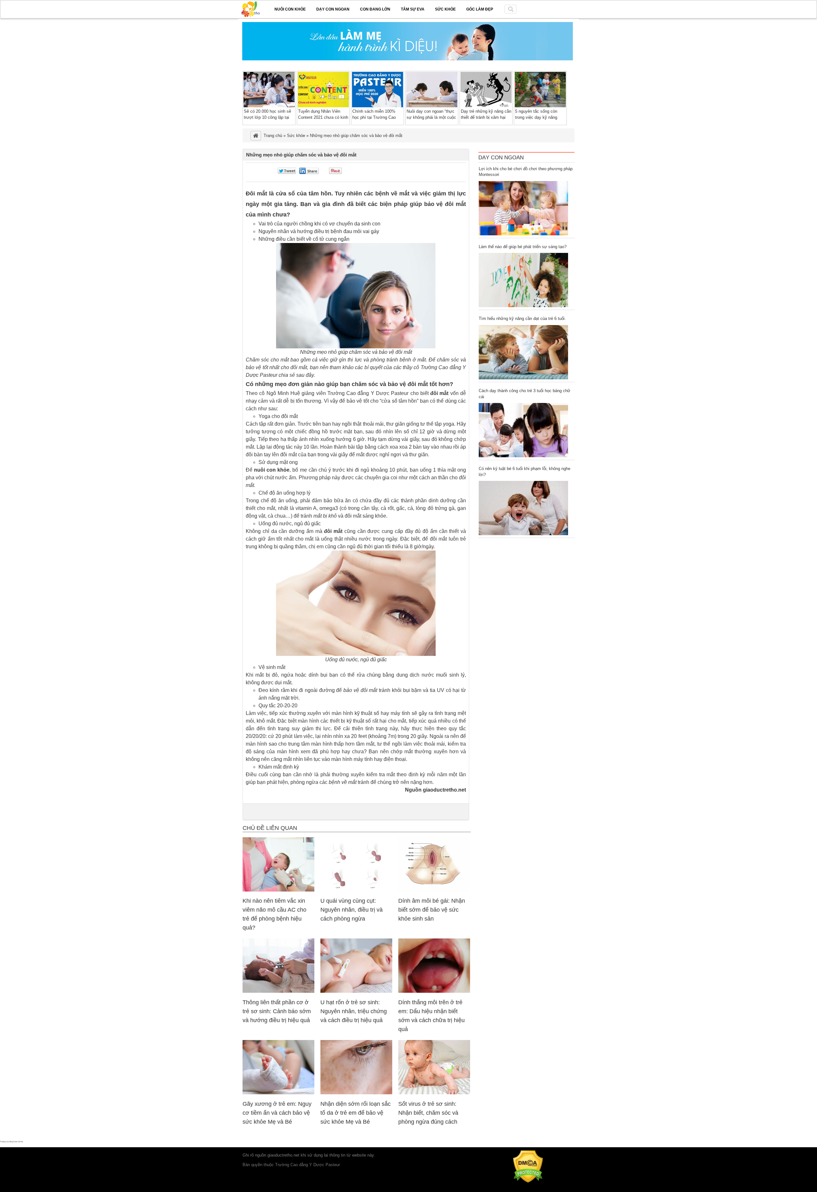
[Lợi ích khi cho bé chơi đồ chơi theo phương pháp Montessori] (523, 208)
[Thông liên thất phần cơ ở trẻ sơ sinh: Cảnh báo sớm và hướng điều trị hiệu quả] (278, 991)
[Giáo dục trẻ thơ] (255, 8)
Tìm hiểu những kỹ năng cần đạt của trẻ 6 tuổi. (522, 318)
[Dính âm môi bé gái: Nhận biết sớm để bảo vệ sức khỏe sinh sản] (434, 890)
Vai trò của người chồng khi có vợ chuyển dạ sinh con (319, 223)
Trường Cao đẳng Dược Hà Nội (11, 1142)
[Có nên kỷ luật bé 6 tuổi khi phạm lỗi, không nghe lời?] (523, 508)
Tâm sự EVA (412, 9)
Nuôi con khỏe (290, 9)
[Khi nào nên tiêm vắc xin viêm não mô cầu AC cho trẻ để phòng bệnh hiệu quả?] (278, 890)
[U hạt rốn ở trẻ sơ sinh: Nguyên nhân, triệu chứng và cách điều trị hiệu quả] (356, 991)
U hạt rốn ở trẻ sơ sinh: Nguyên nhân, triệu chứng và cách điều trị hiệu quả (353, 1011)
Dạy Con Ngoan (501, 158)
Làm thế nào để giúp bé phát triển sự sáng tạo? (522, 246)
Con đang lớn (375, 9)
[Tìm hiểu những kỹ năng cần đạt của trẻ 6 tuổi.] (523, 352)
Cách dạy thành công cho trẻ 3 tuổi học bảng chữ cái (524, 393)
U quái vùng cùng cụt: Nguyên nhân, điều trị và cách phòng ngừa (351, 910)
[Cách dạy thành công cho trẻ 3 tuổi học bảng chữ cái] (523, 430)
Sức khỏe (445, 9)
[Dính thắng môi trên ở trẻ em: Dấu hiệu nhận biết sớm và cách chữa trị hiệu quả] (434, 991)
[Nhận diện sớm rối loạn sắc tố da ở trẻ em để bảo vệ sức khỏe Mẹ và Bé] (356, 1092)
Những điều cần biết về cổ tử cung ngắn (304, 239)
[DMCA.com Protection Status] (528, 1181)
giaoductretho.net (283, 1155)
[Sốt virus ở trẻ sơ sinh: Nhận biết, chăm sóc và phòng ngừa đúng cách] (434, 1092)
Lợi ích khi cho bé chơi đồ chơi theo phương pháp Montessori (526, 171)
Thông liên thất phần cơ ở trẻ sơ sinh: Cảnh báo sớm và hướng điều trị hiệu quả (277, 1011)
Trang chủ (273, 135)
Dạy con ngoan (332, 9)
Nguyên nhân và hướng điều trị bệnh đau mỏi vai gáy (319, 231)
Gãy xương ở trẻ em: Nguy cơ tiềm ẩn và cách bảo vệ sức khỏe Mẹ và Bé (277, 1113)
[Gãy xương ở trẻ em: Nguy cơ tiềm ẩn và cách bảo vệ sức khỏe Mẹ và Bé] (278, 1092)
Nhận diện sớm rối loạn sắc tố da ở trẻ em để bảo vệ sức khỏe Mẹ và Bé (355, 1113)
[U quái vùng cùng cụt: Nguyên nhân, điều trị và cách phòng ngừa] (356, 890)
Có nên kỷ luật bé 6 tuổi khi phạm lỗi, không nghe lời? (524, 471)
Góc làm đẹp (479, 9)
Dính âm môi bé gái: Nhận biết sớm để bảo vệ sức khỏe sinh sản (431, 910)
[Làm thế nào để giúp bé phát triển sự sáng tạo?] (523, 280)
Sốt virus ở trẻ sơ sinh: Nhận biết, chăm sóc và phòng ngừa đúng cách (428, 1113)
